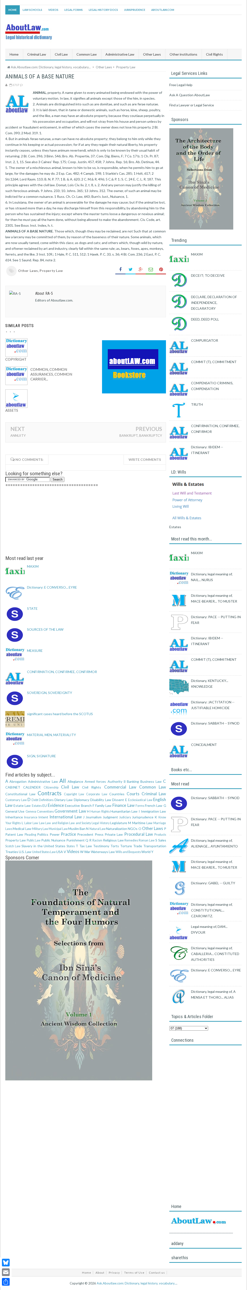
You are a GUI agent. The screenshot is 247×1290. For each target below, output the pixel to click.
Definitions (46, 800)
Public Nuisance (53, 840)
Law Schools (32, 9)
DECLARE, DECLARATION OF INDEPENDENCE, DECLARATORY (214, 302)
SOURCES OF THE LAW (45, 629)
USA (59, 852)
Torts (114, 846)
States (71, 846)
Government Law (70, 811)
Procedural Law (138, 834)
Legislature (118, 823)
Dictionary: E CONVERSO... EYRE (52, 587)
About (100, 1272)
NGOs (132, 829)
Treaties (11, 852)
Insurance (30, 817)
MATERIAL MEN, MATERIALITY (51, 735)
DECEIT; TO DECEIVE (208, 275)
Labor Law (31, 823)
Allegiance (75, 781)
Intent (43, 817)
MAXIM (33, 566)
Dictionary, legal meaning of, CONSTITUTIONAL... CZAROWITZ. (212, 910)
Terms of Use (134, 1272)
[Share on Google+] (141, 269)
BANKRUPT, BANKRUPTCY (140, 435)
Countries (116, 794)
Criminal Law (154, 793)
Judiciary (125, 817)
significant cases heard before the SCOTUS (60, 714)
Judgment (110, 817)
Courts (133, 793)
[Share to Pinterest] (161, 269)
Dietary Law (64, 800)
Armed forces (95, 781)
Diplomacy (81, 800)
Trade (137, 846)
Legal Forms (73, 9)
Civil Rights (91, 787)
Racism (97, 840)
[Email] (6, 1272)
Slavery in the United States (43, 846)
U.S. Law (25, 852)
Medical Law (22, 829)
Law (42, 823)
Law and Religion (57, 823)
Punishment (75, 840)
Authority (115, 781)
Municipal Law (58, 829)
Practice (68, 834)
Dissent (118, 800)
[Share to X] (130, 269)
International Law (65, 816)
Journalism (94, 817)
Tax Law (85, 846)
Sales (162, 840)
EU (44, 805)
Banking (133, 781)
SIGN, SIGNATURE (41, 756)
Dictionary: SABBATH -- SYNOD (215, 723)
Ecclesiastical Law (140, 800)
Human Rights (100, 811)
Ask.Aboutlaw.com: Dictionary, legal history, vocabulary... (137, 1283)
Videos (53, 9)
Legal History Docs (103, 9)
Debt (35, 800)
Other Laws (28, 271)
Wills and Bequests (128, 852)
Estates (37, 806)
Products (160, 834)
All (62, 780)
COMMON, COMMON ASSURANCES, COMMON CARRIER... (51, 374)
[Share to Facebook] (120, 269)
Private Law (114, 834)
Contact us (157, 1272)
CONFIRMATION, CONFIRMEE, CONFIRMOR (62, 672)
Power (55, 834)
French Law (153, 805)
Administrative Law (43, 781)
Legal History (100, 823)
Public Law (34, 840)
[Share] (6, 1282)
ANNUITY (18, 435)
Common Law (152, 786)
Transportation (154, 846)
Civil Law (70, 786)
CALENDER (32, 787)
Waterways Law (103, 852)
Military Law (40, 829)
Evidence (56, 805)
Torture (126, 846)
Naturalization (116, 829)
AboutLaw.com (162, 9)
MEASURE (35, 650)
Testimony (101, 846)
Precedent (85, 834)
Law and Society (80, 823)
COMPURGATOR (204, 340)
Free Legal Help (180, 85)
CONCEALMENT (204, 745)
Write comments (145, 459)
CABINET (12, 787)
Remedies (131, 840)
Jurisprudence (134, 9)
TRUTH (197, 404)
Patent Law (14, 834)
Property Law (51, 271)
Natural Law (97, 829)
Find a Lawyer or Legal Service (191, 105)
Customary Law (16, 800)
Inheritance (14, 817)
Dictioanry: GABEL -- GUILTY (213, 883)
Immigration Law (153, 811)
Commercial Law (120, 786)
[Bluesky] (6, 1262)
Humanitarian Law (123, 811)
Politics (42, 834)
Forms (140, 806)
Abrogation (18, 781)
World (146, 852)
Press (99, 834)
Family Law (103, 805)
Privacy (114, 1272)
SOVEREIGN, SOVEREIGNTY (49, 693)
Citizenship (51, 787)
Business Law (151, 781)
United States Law (44, 852)
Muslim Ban (76, 829)
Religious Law (113, 840)
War (87, 852)
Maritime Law (142, 823)
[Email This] (151, 269)
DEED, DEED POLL (205, 319)
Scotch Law (13, 846)
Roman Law (147, 840)
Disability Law (100, 800)
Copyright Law (74, 794)
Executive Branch (78, 805)
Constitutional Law (20, 794)
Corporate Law (96, 794)
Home (12, 9)
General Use (14, 811)
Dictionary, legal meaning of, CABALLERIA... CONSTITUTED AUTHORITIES (215, 954)
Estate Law (22, 805)
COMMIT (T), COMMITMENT (214, 362)
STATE (32, 608)
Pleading (30, 834)
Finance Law (123, 805)
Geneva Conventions (40, 811)
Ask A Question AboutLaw (189, 95)
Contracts (50, 793)
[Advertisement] (85, 521)
